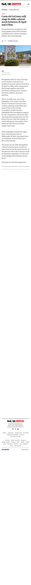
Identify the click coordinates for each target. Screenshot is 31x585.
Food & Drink (9, 444)
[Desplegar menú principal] (28, 4)
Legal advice (10, 432)
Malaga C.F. (25, 444)
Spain (18, 442)
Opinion (11, 445)
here (7, 162)
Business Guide (18, 445)
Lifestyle (27, 442)
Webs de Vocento (25, 449)
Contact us (4, 432)
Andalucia (14, 442)
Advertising (21, 434)
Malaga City (23, 440)
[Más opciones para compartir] (5, 41)
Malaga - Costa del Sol (10, 9)
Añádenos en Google (13, 41)
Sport (21, 444)
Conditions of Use (18, 432)
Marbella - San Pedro (6, 442)
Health (4, 444)
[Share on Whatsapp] (2, 41)
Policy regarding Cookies (15, 436)
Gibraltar (22, 442)
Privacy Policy (26, 432)
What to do (16, 444)
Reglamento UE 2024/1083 (12, 434)
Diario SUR (7, 440)
